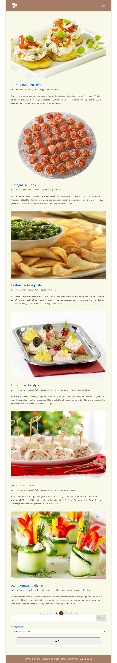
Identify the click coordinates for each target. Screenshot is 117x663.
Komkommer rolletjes (27, 585)
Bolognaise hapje (24, 184)
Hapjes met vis (83, 390)
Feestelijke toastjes (25, 384)
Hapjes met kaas (67, 490)
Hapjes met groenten (49, 89)
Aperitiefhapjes (83, 590)
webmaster (21, 89)
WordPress (86, 659)
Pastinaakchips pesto (26, 284)
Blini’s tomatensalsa (26, 84)
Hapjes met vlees (67, 390)
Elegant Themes (50, 659)
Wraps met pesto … (26, 485)
